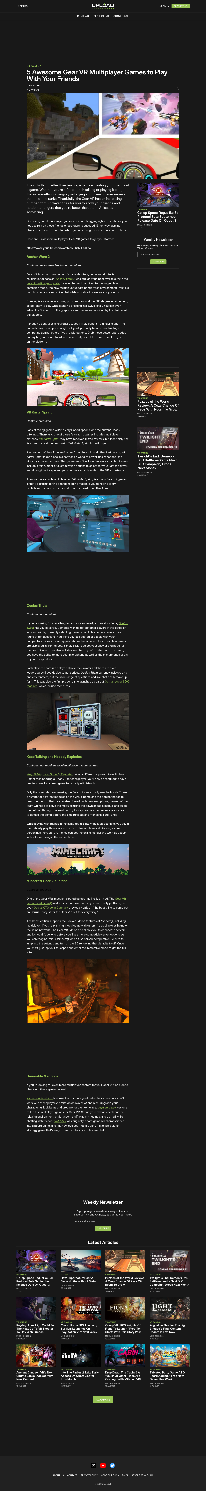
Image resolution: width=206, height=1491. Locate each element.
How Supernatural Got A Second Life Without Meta (78, 1279)
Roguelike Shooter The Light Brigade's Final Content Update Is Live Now (168, 1329)
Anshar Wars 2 (65, 279)
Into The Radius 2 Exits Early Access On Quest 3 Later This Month (80, 1376)
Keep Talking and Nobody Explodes (50, 774)
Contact (72, 1475)
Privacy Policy (89, 1475)
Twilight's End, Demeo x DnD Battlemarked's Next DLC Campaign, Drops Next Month (157, 462)
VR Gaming (34, 66)
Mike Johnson (144, 225)
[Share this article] (177, 89)
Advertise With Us (142, 1475)
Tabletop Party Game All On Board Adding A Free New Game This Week (168, 1376)
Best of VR (101, 16)
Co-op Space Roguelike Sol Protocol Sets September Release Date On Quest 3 (158, 217)
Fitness (65, 1275)
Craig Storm (68, 1285)
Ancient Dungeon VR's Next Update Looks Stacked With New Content (34, 1376)
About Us (58, 1475)
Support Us (180, 6)
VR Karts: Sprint (49, 439)
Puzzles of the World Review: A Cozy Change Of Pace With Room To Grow (158, 406)
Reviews (83, 16)
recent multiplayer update (43, 283)
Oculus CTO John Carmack (51, 907)
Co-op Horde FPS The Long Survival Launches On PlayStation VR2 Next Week (79, 1329)
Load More (103, 1399)
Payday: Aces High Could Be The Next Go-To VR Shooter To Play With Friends (35, 1329)
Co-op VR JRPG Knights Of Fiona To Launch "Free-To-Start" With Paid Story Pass (123, 1329)
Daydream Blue (107, 1107)
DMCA (125, 1475)
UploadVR (33, 85)
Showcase (121, 16)
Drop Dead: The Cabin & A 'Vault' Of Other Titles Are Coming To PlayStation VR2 (123, 1376)
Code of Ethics (110, 1475)
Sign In (164, 6)
